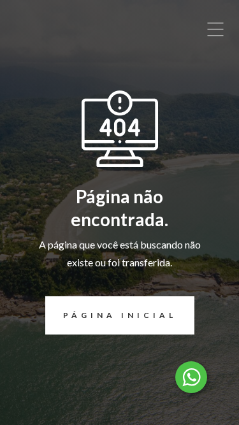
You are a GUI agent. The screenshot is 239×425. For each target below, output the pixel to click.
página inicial (120, 315)
